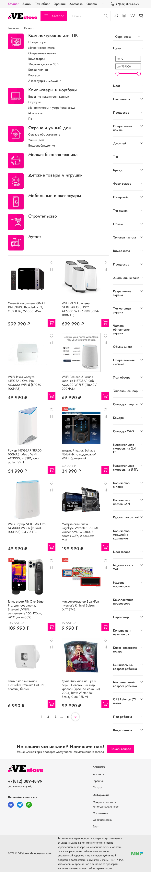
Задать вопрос (121, 749)
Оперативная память (42, 53)
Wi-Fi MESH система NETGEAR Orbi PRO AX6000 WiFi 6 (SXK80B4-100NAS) (80, 309)
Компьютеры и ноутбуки (52, 90)
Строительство (42, 216)
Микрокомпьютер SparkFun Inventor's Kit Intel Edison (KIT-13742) (80, 605)
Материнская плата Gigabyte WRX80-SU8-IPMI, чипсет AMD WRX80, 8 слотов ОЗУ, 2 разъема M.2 (80, 532)
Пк (30, 118)
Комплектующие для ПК (53, 35)
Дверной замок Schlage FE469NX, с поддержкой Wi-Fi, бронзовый (79, 454)
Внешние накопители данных (48, 96)
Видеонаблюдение (41, 145)
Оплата (92, 4)
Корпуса (34, 75)
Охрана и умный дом (49, 127)
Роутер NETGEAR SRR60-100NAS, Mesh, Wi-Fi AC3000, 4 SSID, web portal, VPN (25, 456)
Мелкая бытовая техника (52, 154)
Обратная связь (102, 820)
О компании (100, 813)
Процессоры (37, 42)
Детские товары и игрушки (55, 175)
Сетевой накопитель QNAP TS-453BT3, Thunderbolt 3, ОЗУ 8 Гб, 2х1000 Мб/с (26, 307)
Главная (13, 28)
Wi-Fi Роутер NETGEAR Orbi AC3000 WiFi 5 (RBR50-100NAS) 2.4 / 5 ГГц (27, 528)
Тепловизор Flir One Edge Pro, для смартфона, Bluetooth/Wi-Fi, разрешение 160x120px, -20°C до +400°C (25, 609)
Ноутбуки (34, 102)
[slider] (117, 74)
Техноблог (42, 4)
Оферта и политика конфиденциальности (106, 804)
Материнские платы (41, 47)
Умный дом (36, 140)
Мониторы (35, 113)
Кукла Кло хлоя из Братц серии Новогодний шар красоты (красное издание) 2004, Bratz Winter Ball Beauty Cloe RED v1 (81, 689)
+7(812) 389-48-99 (127, 4)
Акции (26, 4)
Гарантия (59, 4)
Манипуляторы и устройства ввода (52, 107)
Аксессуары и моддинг (44, 81)
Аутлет (34, 236)
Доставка (76, 4)
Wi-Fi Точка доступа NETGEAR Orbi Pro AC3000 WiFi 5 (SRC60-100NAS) (25, 383)
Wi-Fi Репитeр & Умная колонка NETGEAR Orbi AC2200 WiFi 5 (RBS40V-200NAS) (79, 383)
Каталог (13, 4)
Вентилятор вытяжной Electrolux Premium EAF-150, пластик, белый (27, 685)
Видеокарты (36, 58)
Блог (96, 826)
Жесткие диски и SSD (43, 64)
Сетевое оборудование (44, 134)
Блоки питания (38, 69)
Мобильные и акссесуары (54, 195)
